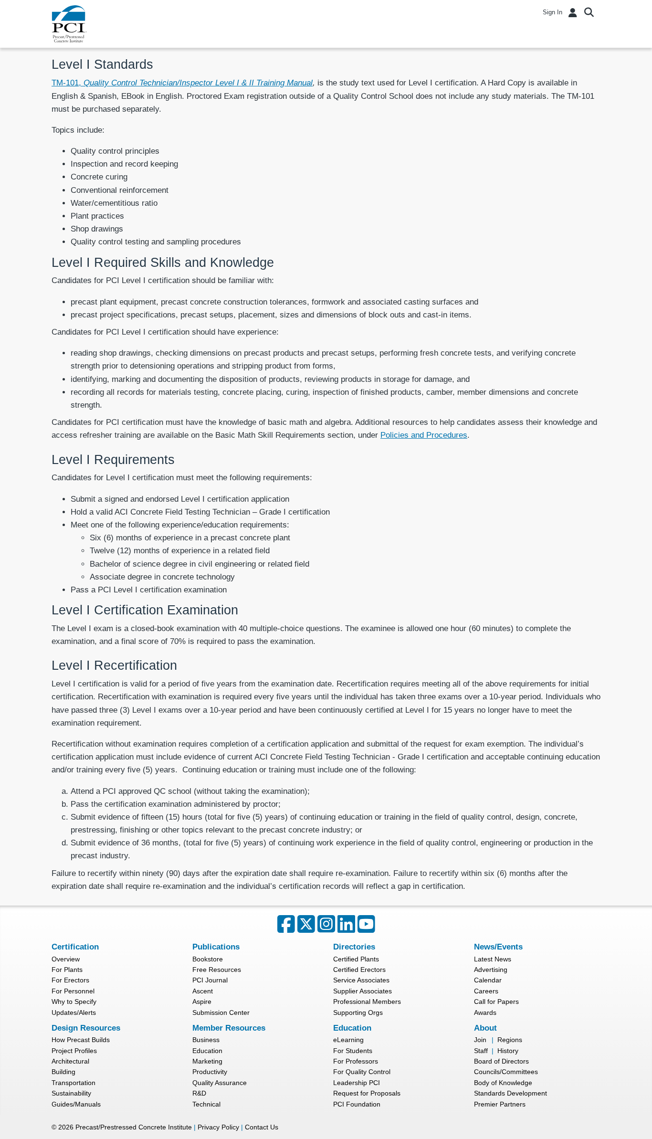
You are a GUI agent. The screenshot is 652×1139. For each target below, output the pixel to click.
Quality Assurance (219, 1082)
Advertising (490, 969)
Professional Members (367, 1001)
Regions (509, 1040)
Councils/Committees (506, 1072)
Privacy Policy (218, 1127)
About (485, 1028)
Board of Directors (501, 1061)
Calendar (488, 980)
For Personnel (73, 991)
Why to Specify (74, 1001)
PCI (69, 24)
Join (480, 1040)
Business (206, 1040)
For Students (352, 1051)
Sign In (552, 12)
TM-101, (182, 82)
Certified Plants (356, 959)
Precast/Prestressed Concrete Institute (133, 1127)
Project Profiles (74, 1051)
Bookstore (207, 959)
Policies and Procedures (423, 435)
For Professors (355, 1061)
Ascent (202, 991)
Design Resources (86, 1028)
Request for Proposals (366, 1093)
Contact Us (261, 1127)
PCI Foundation (356, 1104)
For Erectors (70, 980)
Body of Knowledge (503, 1082)
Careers (486, 991)
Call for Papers (496, 1001)
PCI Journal (210, 980)
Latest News (492, 959)
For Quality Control (361, 1072)
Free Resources (216, 969)
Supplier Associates (362, 991)
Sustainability (71, 1093)
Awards (485, 1012)
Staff (481, 1051)
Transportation (73, 1082)
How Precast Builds (81, 1040)
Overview (66, 959)
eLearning (348, 1040)
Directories (354, 946)
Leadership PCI (356, 1082)
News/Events (498, 946)
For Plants (67, 969)
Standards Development (510, 1093)
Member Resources (228, 1028)
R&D (199, 1093)
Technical (206, 1104)
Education (207, 1051)
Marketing (207, 1061)
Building (63, 1072)
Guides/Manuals (76, 1104)
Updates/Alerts (74, 1012)
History (507, 1051)
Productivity (209, 1072)
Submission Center (221, 1012)
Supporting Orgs (358, 1012)
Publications (216, 946)
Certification (75, 946)
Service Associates (361, 980)
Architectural (70, 1061)
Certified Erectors (359, 969)
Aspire (201, 1001)
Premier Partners (500, 1104)
